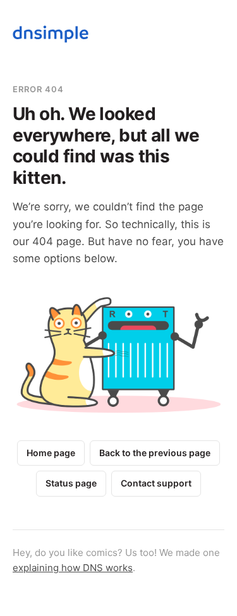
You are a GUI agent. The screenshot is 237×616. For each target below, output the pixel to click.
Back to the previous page (154, 452)
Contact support (156, 483)
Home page (51, 452)
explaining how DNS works (73, 568)
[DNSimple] (50, 36)
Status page (71, 483)
